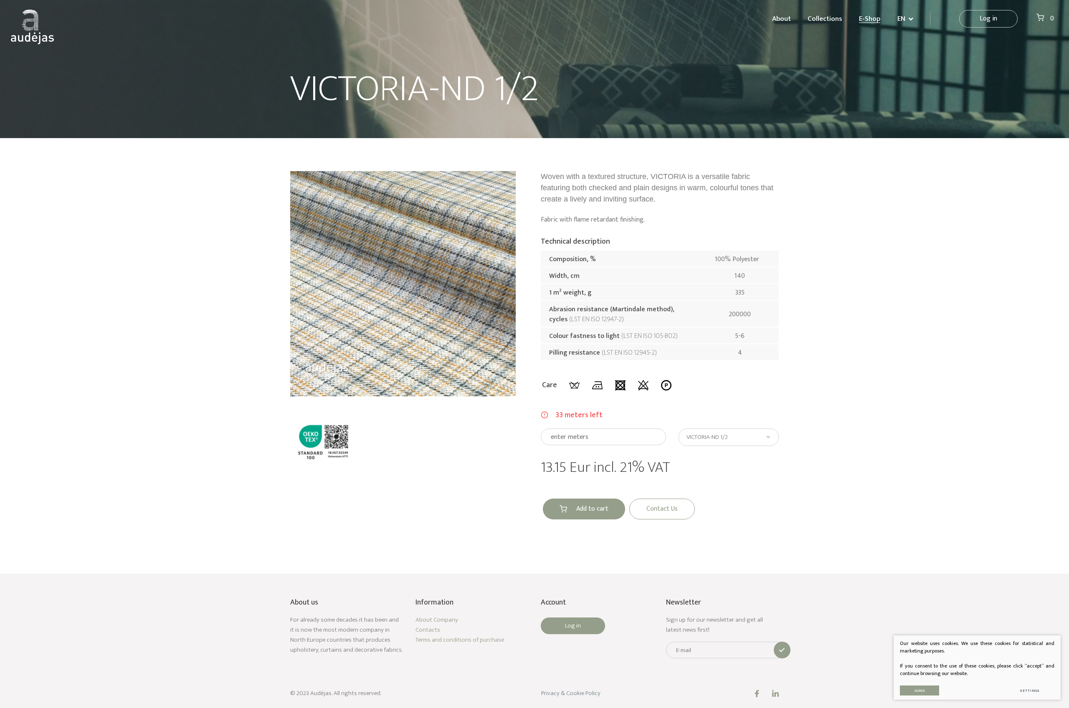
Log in (988, 18)
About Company (436, 620)
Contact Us (662, 508)
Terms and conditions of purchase (459, 640)
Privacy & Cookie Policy (570, 693)
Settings (1030, 691)
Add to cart (592, 508)
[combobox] (728, 437)
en (901, 19)
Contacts (427, 630)
